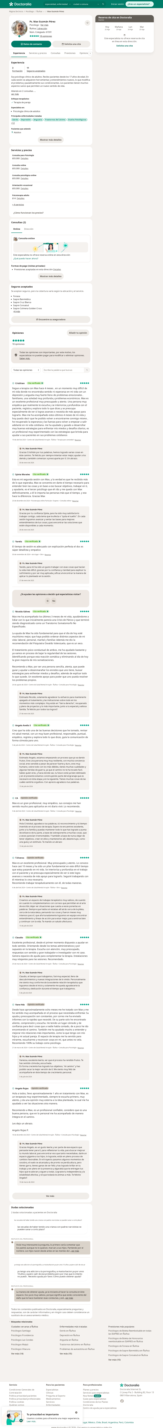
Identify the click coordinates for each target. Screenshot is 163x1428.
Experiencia (19, 53)
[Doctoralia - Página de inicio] (25, 3)
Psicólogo (30, 11)
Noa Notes (91, 1395)
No (53, 600)
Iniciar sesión (117, 4)
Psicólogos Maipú (19, 1344)
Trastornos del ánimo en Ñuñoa (75, 1344)
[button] (31, 44)
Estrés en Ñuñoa (68, 1330)
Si (48, 600)
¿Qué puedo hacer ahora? (25, 258)
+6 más (16, 311)
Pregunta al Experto (55, 1395)
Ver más (59, 1197)
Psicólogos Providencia (22, 1335)
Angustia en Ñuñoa (69, 1339)
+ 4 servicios (18, 204)
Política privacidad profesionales (24, 1398)
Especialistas (52, 1389)
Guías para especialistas (94, 1398)
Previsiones (70, 53)
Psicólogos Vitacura (20, 1349)
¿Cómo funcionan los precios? (28, 212)
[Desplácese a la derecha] (90, 53)
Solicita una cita (124, 45)
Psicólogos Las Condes (22, 1339)
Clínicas (49, 1392)
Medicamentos (53, 1398)
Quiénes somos (16, 1405)
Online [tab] (16, 229)
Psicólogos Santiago (21, 1330)
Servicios (50, 1401)
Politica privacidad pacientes (23, 1395)
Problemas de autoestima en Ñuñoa (77, 1349)
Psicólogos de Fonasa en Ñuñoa (123, 1346)
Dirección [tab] (28, 229)
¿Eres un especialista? (139, 4)
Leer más (31, 1421)
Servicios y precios (38, 53)
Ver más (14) (17, 1353)
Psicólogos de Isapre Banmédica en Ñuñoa (129, 1350)
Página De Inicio (16, 11)
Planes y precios (91, 1389)
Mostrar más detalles (52, 140)
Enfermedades (53, 1405)
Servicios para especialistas (96, 1392)
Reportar (78, 440)
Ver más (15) (66, 1353)
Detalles (24, 158)
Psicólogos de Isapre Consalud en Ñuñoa (128, 1355)
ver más (15, 94)
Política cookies (16, 1401)
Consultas (55, 53)
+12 (13, 123)
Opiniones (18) (87, 53)
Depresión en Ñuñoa (70, 1335)
